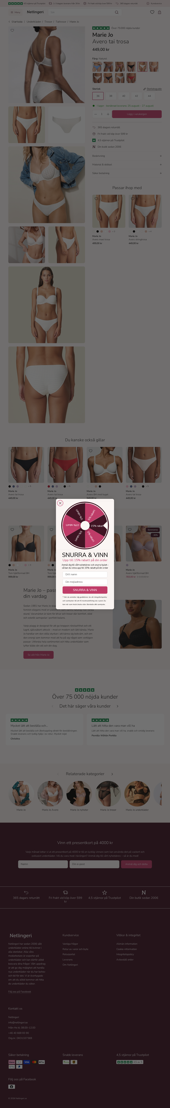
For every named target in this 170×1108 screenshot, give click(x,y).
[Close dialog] (60, 503)
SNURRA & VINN (85, 590)
